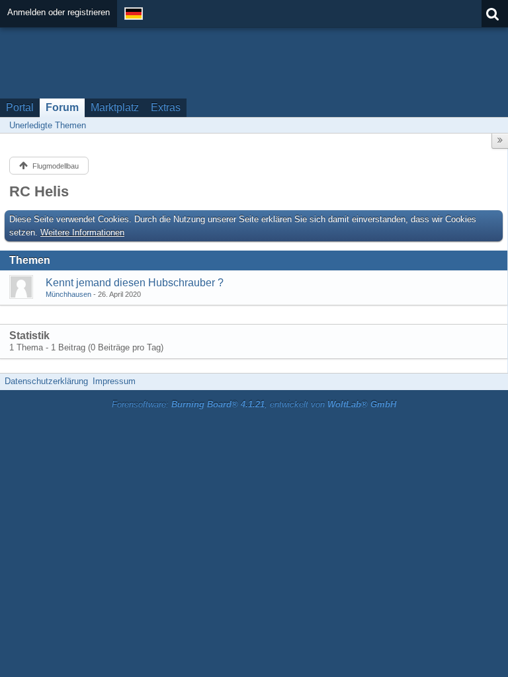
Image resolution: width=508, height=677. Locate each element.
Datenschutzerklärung (46, 381)
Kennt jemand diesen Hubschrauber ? (135, 282)
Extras (166, 107)
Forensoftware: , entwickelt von (254, 404)
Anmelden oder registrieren (58, 12)
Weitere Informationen (82, 232)
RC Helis (39, 191)
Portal (20, 107)
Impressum (114, 381)
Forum (62, 107)
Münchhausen (68, 294)
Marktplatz (115, 107)
